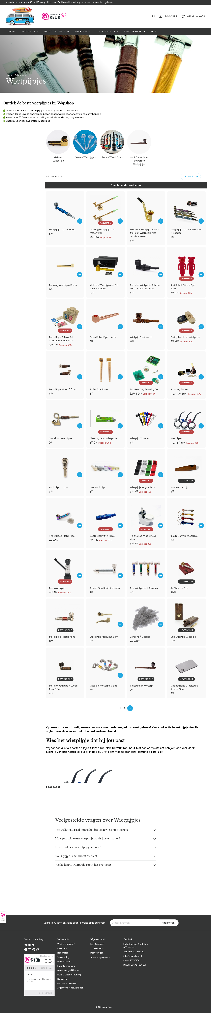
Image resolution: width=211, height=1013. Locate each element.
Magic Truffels (55, 31)
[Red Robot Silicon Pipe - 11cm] (186, 272)
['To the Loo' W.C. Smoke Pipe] (146, 523)
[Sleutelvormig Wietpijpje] (186, 521)
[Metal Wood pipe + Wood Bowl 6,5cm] (65, 673)
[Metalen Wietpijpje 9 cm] (105, 671)
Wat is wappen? (66, 943)
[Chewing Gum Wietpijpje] (105, 423)
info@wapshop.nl (132, 956)
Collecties (19, 75)
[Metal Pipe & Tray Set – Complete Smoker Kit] (65, 324)
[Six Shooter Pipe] (186, 573)
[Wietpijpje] (186, 424)
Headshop (29, 31)
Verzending (63, 957)
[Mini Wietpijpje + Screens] (146, 573)
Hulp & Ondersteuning (69, 974)
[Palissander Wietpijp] (146, 671)
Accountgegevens (100, 957)
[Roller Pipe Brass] (105, 374)
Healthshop (107, 31)
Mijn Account (97, 943)
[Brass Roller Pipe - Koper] (105, 322)
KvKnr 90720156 (131, 960)
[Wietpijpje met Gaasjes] (65, 214)
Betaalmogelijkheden (68, 970)
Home (12, 31)
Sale (153, 31)
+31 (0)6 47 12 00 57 (133, 951)
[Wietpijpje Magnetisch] (146, 472)
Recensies (62, 952)
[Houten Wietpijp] (186, 472)
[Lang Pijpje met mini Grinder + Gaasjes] (186, 216)
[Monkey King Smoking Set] (146, 374)
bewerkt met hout (123, 748)
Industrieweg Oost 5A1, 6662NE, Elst (135, 945)
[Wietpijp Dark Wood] (146, 322)
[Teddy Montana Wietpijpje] (186, 322)
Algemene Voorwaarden (70, 987)
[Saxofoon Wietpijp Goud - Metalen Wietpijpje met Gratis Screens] (146, 218)
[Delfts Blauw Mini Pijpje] (105, 521)
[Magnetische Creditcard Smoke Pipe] (186, 673)
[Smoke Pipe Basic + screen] (105, 573)
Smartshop (82, 31)
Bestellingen (96, 952)
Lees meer (53, 787)
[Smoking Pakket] (186, 375)
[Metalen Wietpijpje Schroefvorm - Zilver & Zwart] (146, 272)
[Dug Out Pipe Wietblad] (186, 622)
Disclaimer (62, 978)
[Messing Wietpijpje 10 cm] (65, 270)
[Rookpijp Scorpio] (65, 472)
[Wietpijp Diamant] (146, 423)
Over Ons (62, 948)
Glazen (94, 748)
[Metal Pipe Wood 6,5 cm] (65, 374)
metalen (105, 748)
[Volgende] (130, 708)
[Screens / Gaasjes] (146, 622)
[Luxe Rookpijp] (105, 472)
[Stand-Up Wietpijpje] (65, 423)
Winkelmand (96, 948)
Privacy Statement (67, 983)
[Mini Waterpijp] (65, 573)
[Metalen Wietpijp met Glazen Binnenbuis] (105, 272)
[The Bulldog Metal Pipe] (65, 521)
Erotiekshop (133, 31)
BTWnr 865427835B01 (134, 964)
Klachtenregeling (66, 965)
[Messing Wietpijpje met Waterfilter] (105, 216)
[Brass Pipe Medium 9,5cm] (105, 622)
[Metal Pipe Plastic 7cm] (65, 622)
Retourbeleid (64, 961)
